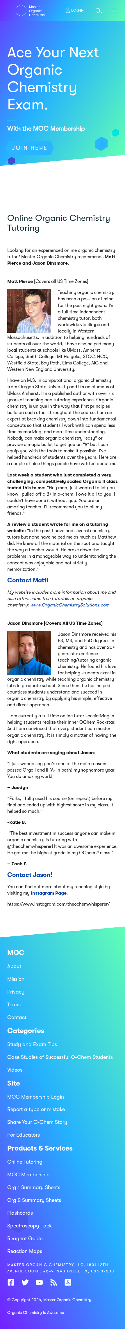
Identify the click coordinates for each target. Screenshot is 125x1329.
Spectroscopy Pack (29, 1226)
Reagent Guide (24, 1238)
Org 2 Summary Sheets (34, 1200)
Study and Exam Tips (32, 1044)
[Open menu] (114, 10)
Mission (15, 979)
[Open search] (98, 10)
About (14, 966)
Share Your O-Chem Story (37, 1122)
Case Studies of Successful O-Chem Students (60, 1057)
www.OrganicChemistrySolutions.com (69, 605)
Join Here (30, 148)
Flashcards (20, 1213)
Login (77, 10)
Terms (14, 1004)
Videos (14, 1070)
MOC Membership (28, 1175)
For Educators (23, 1135)
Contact (16, 1017)
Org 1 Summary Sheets (33, 1187)
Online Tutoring (24, 1162)
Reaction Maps (24, 1251)
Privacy (15, 992)
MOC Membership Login (35, 1097)
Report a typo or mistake (36, 1109)
